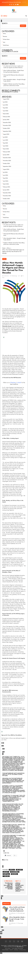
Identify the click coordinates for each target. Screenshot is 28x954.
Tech (4, 42)
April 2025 (5, 146)
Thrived (6, 876)
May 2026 (5, 108)
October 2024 (6, 163)
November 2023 (7, 195)
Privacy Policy (23, 950)
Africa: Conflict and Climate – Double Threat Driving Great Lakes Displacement (17, 909)
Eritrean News (6, 39)
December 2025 (7, 122)
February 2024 (6, 187)
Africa (4, 259)
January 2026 (6, 119)
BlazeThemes (20, 946)
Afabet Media (5, 950)
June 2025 (5, 140)
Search (4, 23)
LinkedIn (19, 382)
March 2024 (6, 184)
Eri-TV (11, 950)
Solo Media (7, 948)
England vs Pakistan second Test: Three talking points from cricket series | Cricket (13, 84)
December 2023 (7, 193)
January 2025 (6, 154)
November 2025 (7, 125)
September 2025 (7, 131)
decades (19, 869)
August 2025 (6, 134)
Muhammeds (15, 871)
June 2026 (5, 105)
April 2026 (5, 111)
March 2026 (6, 113)
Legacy (5, 871)
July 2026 (5, 102)
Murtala (6, 874)
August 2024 (6, 169)
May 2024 (5, 178)
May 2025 (5, 143)
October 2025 (6, 128)
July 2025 (5, 137)
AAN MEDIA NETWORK (17, 948)
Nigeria (14, 874)
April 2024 (5, 181)
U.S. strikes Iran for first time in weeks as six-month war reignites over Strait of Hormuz (13, 66)
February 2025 (6, 152)
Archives (16, 950)
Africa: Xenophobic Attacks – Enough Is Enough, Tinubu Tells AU (11, 2)
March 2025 (6, 149)
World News (6, 45)
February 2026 (6, 116)
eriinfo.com (6, 276)
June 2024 (5, 175)
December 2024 (7, 157)
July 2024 (5, 172)
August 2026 (6, 99)
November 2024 (7, 160)
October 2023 (6, 198)
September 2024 (7, 166)
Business (5, 36)
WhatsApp (13, 382)
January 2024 (6, 190)
